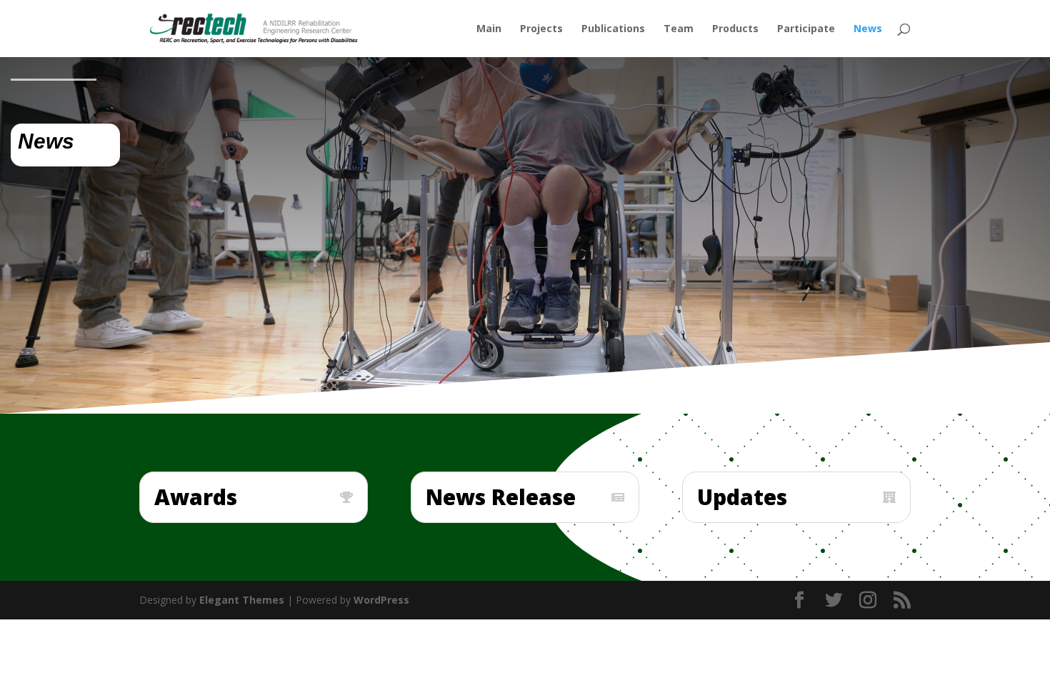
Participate (806, 29)
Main (488, 29)
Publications (613, 29)
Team (679, 29)
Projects (541, 29)
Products (735, 29)
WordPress (381, 600)
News (868, 29)
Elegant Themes (241, 600)
